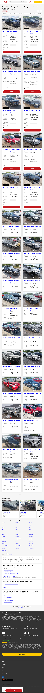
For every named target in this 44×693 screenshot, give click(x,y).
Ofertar (11, 52)
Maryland (17, 532)
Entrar (31, 1)
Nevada (3, 538)
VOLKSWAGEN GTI (7, 571)
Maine (3, 532)
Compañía (4, 658)
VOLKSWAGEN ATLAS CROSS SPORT (11, 573)
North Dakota (4, 541)
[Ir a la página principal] (5, 2)
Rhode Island (31, 543)
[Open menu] (2, 1)
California (17, 524)
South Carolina (5, 545)
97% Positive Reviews (6, 640)
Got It (14, 690)
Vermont (30, 546)
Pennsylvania (17, 543)
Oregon (3, 543)
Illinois (3, 529)
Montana (17, 536)
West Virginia (31, 548)
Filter (5, 11)
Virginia (3, 548)
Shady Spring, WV (7, 587)
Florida (30, 525)
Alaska (16, 522)
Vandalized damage (8, 602)
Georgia (3, 527)
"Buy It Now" (30, 560)
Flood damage (7, 595)
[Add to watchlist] (20, 17)
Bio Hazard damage (8, 597)
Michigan (3, 534)
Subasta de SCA (5, 5)
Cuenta (3, 667)
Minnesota (17, 534)
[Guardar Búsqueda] (41, 11)
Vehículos (4, 661)
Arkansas (3, 524)
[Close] (21, 688)
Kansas (3, 531)
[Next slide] (19, 23)
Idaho (30, 527)
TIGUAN (15, 13)
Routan (39, 13)
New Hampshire (18, 538)
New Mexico (4, 539)
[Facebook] (4, 673)
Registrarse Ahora (38, 1)
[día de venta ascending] (38, 11)
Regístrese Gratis (22, 654)
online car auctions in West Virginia (11, 584)
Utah (16, 546)
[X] (6, 673)
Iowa (30, 529)
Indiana (16, 529)
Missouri (3, 536)
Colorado (30, 524)
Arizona (30, 522)
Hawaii (16, 527)
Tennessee (31, 545)
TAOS (30, 13)
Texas (3, 546)
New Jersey (31, 538)
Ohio (16, 541)
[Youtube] (8, 673)
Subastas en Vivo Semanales (7, 635)
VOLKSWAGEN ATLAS (8, 570)
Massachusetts (32, 532)
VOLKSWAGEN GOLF (8, 574)
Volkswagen (19, 5)
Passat (9, 13)
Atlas (25, 13)
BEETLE (21, 13)
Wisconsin (4, 550)
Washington (17, 548)
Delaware (17, 525)
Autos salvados (12, 5)
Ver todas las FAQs (9, 554)
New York (17, 539)
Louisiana (30, 531)
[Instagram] (2, 673)
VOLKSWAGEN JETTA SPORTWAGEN (11, 576)
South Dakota (18, 545)
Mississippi (31, 534)
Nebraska (31, 536)
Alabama (3, 522)
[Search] (26, 2)
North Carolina (31, 539)
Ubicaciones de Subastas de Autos (30, 628)
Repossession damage (8, 600)
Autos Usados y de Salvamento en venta (9, 628)
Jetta (4, 13)
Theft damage (7, 603)
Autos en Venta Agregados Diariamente (31, 635)
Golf (35, 13)
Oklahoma (31, 541)
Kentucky (17, 531)
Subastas (4, 664)
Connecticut (4, 525)
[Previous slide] (4, 23)
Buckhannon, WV (7, 585)
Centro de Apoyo (21, 607)
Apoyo (3, 670)
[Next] (24, 494)
